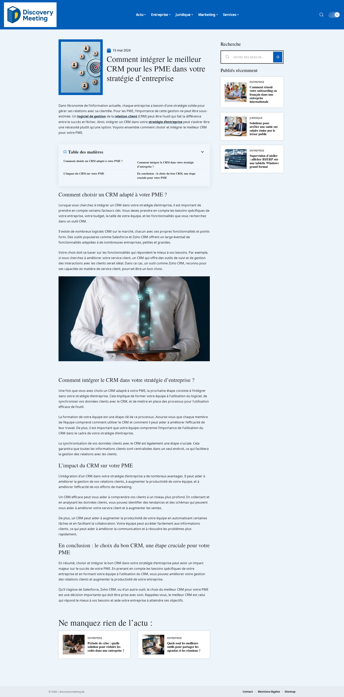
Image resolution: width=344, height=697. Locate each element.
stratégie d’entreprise (165, 122)
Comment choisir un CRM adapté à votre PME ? (93, 161)
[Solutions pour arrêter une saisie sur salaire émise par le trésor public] (236, 126)
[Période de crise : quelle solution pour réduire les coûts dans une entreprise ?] (74, 644)
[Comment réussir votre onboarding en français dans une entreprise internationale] (236, 92)
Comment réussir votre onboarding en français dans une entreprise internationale (263, 94)
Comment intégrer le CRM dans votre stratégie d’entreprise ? (165, 164)
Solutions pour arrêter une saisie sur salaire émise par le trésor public (264, 128)
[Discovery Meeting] (30, 15)
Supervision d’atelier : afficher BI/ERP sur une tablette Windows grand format (264, 161)
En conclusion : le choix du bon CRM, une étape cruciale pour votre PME (166, 175)
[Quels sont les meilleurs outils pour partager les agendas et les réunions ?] (153, 644)
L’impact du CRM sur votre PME (84, 173)
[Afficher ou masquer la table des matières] (154, 151)
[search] (321, 14)
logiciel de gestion (91, 116)
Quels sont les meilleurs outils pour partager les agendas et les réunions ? (183, 647)
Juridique (256, 118)
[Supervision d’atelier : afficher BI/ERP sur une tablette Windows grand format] (236, 159)
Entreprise (95, 638)
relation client (126, 116)
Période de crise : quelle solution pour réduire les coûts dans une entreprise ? (106, 647)
